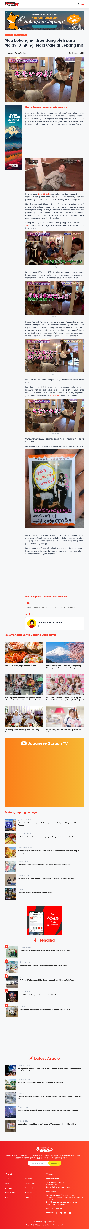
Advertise (8, 1188)
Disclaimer (28, 1193)
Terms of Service (31, 1188)
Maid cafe (46, 607)
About (7, 1179)
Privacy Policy (30, 1183)
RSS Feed (28, 1197)
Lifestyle (8, 35)
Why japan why (20, 35)
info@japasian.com (58, 1208)
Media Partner (10, 1193)
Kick (54, 607)
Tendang (62, 607)
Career (7, 1197)
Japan (28, 607)
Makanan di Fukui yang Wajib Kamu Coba (20, 666)
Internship (28, 1179)
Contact (8, 1183)
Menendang (72, 607)
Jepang (37, 607)
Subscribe (55, 1163)
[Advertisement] (54, 574)
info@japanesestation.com (61, 1187)
